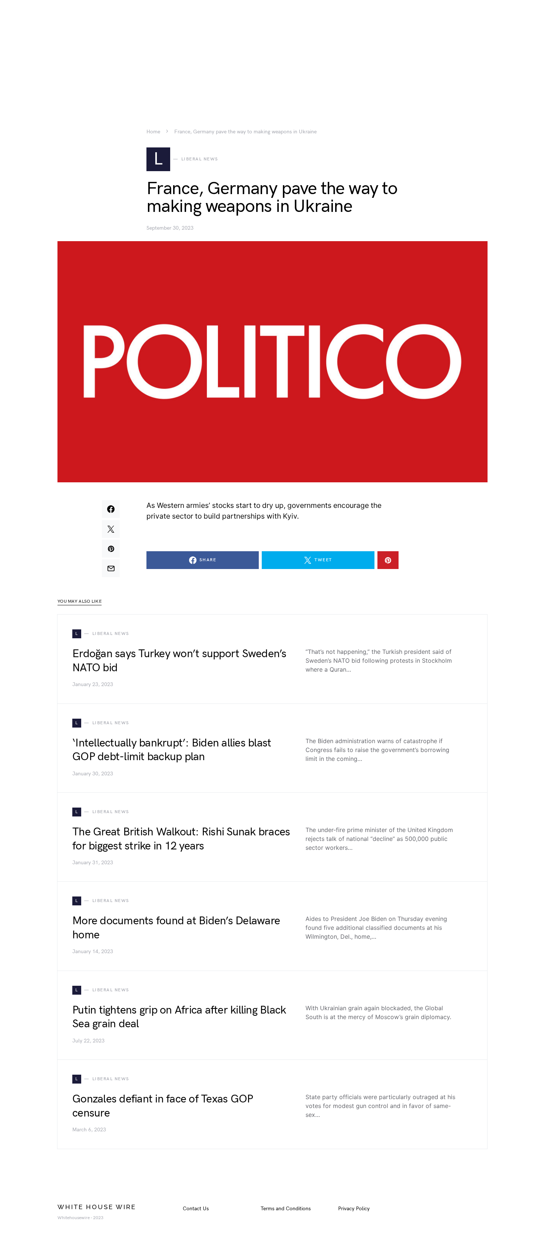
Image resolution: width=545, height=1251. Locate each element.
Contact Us (196, 1208)
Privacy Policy (354, 1208)
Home (153, 132)
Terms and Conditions (286, 1208)
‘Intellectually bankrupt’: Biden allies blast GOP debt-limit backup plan (171, 750)
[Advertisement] (272, 52)
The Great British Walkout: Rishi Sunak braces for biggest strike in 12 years (181, 839)
